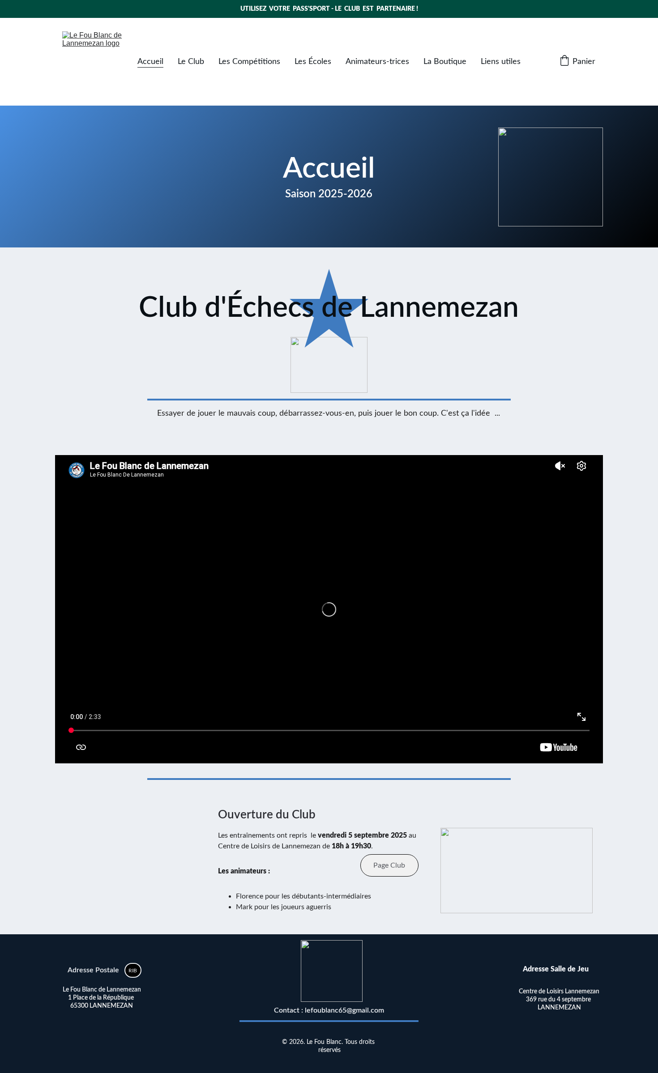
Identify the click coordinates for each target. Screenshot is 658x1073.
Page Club (389, 865)
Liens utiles (501, 62)
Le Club (191, 62)
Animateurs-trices (377, 62)
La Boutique (444, 62)
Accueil (150, 62)
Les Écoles (313, 62)
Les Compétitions (249, 62)
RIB (132, 970)
